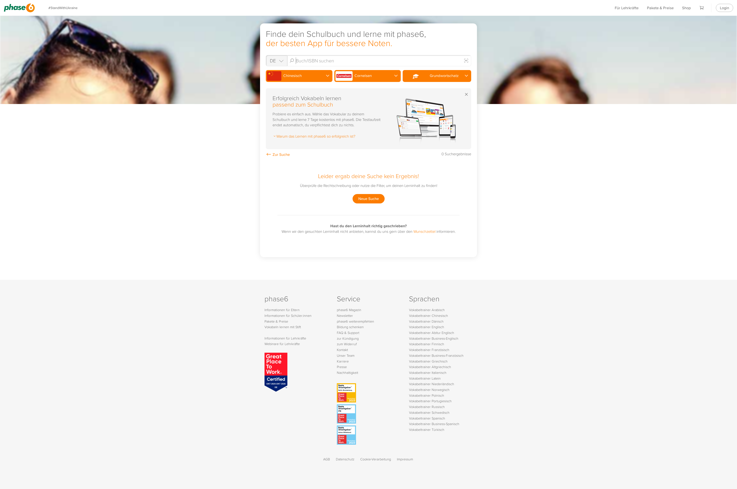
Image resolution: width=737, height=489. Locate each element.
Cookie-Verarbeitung (375, 459)
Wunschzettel (424, 231)
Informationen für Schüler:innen (287, 315)
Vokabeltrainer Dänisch (426, 321)
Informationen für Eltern (282, 309)
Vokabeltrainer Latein (425, 378)
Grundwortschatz (443, 75)
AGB (326, 459)
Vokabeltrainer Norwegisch (429, 389)
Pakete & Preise (660, 8)
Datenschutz (345, 459)
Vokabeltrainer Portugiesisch (430, 401)
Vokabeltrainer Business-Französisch (436, 355)
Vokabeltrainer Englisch (426, 327)
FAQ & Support (348, 332)
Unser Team (345, 355)
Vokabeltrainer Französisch (429, 349)
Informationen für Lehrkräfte (285, 338)
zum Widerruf (347, 344)
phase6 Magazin (349, 309)
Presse (342, 366)
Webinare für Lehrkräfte (282, 343)
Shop (686, 8)
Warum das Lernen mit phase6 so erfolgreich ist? (315, 136)
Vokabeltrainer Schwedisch (429, 412)
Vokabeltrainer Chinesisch (428, 315)
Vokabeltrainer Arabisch (427, 309)
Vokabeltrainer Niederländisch (431, 384)
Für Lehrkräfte (627, 8)
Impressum (405, 459)
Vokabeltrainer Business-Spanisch (434, 423)
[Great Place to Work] (276, 371)
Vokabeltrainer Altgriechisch (430, 366)
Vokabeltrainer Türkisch (426, 429)
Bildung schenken (350, 327)
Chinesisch (292, 75)
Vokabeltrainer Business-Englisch (433, 338)
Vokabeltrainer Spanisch (427, 418)
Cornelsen (363, 75)
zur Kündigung (348, 338)
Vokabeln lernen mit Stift (282, 327)
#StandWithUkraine (63, 7)
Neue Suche (368, 198)
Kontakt (342, 349)
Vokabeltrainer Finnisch (426, 344)
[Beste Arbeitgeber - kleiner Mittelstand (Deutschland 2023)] (369, 435)
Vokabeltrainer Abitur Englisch (431, 332)
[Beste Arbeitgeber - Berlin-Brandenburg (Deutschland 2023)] (369, 392)
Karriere (343, 361)
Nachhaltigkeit (347, 372)
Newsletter (345, 315)
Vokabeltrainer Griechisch (428, 361)
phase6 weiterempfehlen (355, 321)
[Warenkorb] (701, 8)
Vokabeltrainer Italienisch (427, 372)
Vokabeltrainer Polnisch (426, 395)
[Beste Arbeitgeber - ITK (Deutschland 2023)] (369, 414)
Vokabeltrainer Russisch (427, 406)
